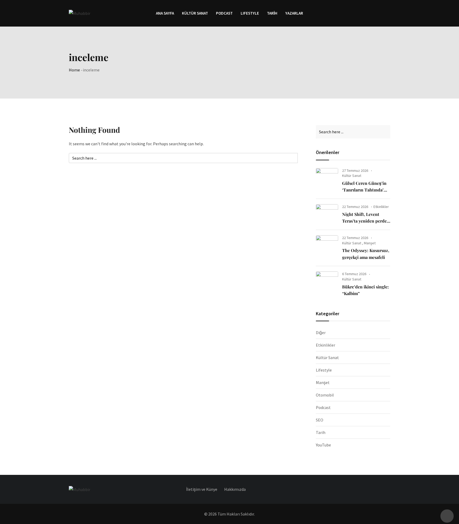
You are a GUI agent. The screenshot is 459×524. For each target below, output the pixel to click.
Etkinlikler (381, 206)
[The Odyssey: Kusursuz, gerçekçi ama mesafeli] (327, 245)
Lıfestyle (250, 13)
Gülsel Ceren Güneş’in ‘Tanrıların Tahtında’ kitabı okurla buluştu (364, 189)
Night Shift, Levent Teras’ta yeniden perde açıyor (364, 221)
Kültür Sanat (195, 13)
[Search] (388, 13)
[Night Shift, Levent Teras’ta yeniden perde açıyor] (327, 214)
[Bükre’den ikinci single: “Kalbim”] (327, 281)
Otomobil (325, 395)
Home (74, 70)
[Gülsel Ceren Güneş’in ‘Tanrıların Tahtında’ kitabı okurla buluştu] (327, 178)
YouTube (323, 445)
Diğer (321, 332)
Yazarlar (294, 13)
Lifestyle (324, 370)
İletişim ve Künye (201, 489)
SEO (319, 420)
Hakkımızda (235, 489)
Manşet (370, 243)
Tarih (272, 13)
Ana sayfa (165, 13)
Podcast (224, 13)
